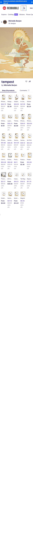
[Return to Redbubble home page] (11, 8)
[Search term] (24, 8)
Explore (4, 14)
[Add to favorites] (26, 81)
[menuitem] (4, 14)
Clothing (12, 14)
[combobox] (23, 8)
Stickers (22, 14)
